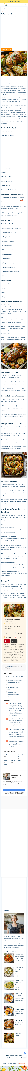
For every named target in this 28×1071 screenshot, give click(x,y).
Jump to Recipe (6, 49)
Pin (7, 641)
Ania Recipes (22, 1063)
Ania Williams (5, 17)
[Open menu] (25, 5)
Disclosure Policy (20, 1057)
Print (15, 641)
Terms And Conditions (9, 1057)
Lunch (2, 11)
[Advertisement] (14, 34)
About (7, 1055)
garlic (21, 200)
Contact (12, 1055)
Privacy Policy (18, 1055)
